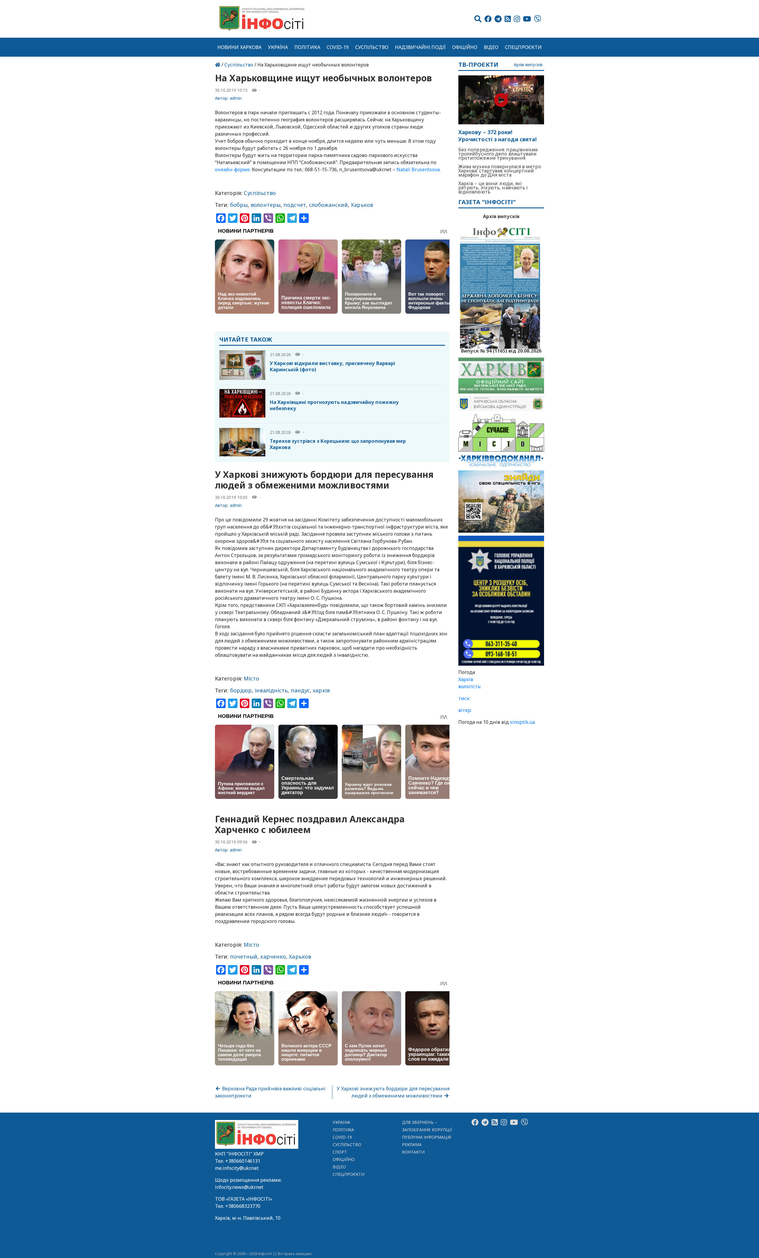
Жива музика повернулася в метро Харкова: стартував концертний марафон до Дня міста (499, 170)
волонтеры (265, 204)
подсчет (294, 204)
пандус (300, 690)
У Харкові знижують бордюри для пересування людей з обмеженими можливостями (393, 1092)
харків (321, 690)
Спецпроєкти (523, 47)
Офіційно (465, 47)
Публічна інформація (426, 1137)
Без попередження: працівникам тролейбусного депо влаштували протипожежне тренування (498, 153)
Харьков (362, 204)
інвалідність (271, 690)
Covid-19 (338, 47)
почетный (244, 956)
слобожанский (328, 204)
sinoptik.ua (522, 722)
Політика (307, 47)
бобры (239, 204)
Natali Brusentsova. (418, 169)
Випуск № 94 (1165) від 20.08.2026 (501, 350)
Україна (278, 47)
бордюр (241, 690)
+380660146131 (242, 1161)
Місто (251, 678)
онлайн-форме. (233, 169)
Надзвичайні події (420, 47)
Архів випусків (528, 64)
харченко (273, 956)
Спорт (340, 1152)
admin (236, 98)
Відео (491, 47)
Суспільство (371, 47)
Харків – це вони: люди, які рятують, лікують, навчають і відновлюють (493, 187)
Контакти (413, 1152)
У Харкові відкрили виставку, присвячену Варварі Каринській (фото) (332, 366)
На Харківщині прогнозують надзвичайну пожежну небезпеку (334, 405)
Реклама (412, 1144)
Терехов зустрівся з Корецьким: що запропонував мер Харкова (338, 444)
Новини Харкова (239, 47)
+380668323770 (242, 1206)
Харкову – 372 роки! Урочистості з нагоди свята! (497, 136)
